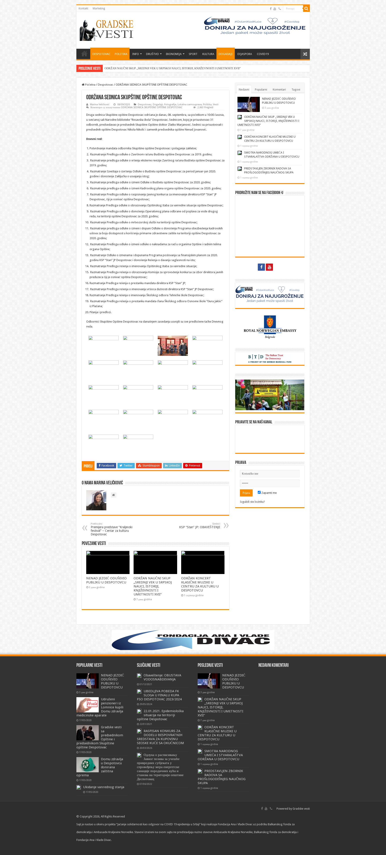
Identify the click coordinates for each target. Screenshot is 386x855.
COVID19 (263, 54)
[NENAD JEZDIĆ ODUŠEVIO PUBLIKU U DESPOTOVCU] (87, 680)
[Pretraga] (306, 8)
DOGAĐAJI (226, 54)
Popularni (261, 89)
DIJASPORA (244, 54)
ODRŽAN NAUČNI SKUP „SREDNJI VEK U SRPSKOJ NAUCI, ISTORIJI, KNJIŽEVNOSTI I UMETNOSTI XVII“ (173, 68)
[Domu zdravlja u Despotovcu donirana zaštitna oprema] (87, 764)
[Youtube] (275, 8)
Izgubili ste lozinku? (252, 501)
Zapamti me (269, 492)
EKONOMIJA (174, 54)
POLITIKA (121, 54)
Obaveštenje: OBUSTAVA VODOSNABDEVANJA (162, 677)
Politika (207, 104)
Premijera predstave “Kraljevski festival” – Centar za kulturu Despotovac (111, 529)
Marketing (99, 8)
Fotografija (170, 104)
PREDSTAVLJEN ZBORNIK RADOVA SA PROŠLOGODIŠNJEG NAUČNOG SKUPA (221, 777)
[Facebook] (270, 8)
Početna (89, 84)
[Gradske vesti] (108, 29)
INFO (135, 54)
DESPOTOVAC (101, 54)
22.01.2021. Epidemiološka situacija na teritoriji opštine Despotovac (160, 715)
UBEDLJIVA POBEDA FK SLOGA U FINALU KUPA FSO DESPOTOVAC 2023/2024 (159, 695)
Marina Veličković (99, 104)
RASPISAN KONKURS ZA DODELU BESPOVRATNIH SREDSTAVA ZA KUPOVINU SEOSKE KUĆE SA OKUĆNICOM (160, 737)
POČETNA (84, 53)
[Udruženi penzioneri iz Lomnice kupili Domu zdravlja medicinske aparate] (87, 704)
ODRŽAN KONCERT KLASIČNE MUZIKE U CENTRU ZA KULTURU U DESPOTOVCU (200, 584)
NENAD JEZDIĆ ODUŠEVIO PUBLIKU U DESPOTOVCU (106, 580)
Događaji (158, 104)
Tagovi (296, 89)
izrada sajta (100, 847)
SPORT (193, 54)
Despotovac (105, 84)
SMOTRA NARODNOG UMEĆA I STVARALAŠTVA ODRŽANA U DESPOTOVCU (220, 755)
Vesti (215, 104)
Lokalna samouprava (190, 104)
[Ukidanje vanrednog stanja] (78, 787)
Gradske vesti (301, 808)
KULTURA (208, 54)
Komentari (279, 89)
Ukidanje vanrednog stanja (103, 787)
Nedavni (244, 89)
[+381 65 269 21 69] (279, 8)
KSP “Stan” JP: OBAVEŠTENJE (199, 525)
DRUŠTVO (152, 54)
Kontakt (83, 8)
